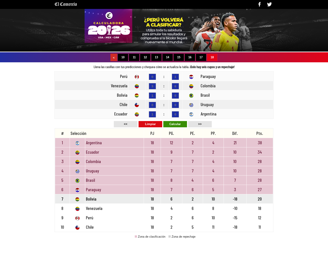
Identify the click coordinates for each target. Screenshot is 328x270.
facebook (259, 4)
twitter (269, 4)
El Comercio (66, 5)
